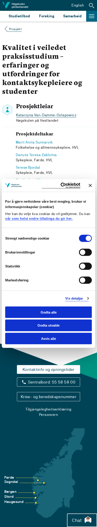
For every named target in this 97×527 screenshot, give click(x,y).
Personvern (48, 415)
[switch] (85, 252)
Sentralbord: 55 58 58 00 (52, 382)
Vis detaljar (74, 298)
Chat (77, 520)
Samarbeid (72, 16)
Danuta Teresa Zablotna (36, 155)
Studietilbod (19, 16)
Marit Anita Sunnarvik (34, 142)
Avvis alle (48, 339)
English (78, 5)
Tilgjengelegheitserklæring (48, 409)
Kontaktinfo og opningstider (48, 369)
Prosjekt (15, 29)
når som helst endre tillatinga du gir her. (39, 218)
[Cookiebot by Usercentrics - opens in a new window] (61, 185)
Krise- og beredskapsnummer (48, 396)
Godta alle (49, 312)
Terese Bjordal (28, 167)
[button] (91, 5)
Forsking (46, 16)
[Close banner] (90, 185)
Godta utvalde (48, 325)
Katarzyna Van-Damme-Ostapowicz (46, 115)
